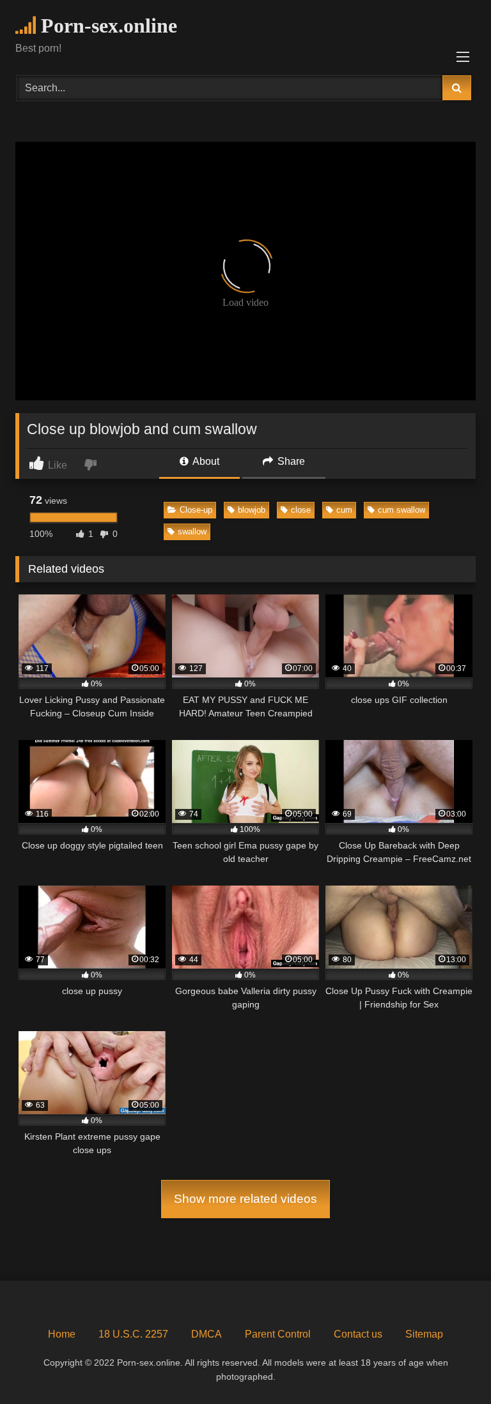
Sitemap (424, 1334)
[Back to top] (451, 1366)
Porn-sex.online (106, 25)
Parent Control (278, 1334)
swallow (192, 531)
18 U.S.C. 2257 (133, 1334)
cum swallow (401, 510)
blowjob (251, 510)
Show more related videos (245, 1198)
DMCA (206, 1334)
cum (344, 510)
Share (290, 461)
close (301, 510)
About (205, 461)
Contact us (358, 1334)
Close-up (196, 510)
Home (61, 1334)
